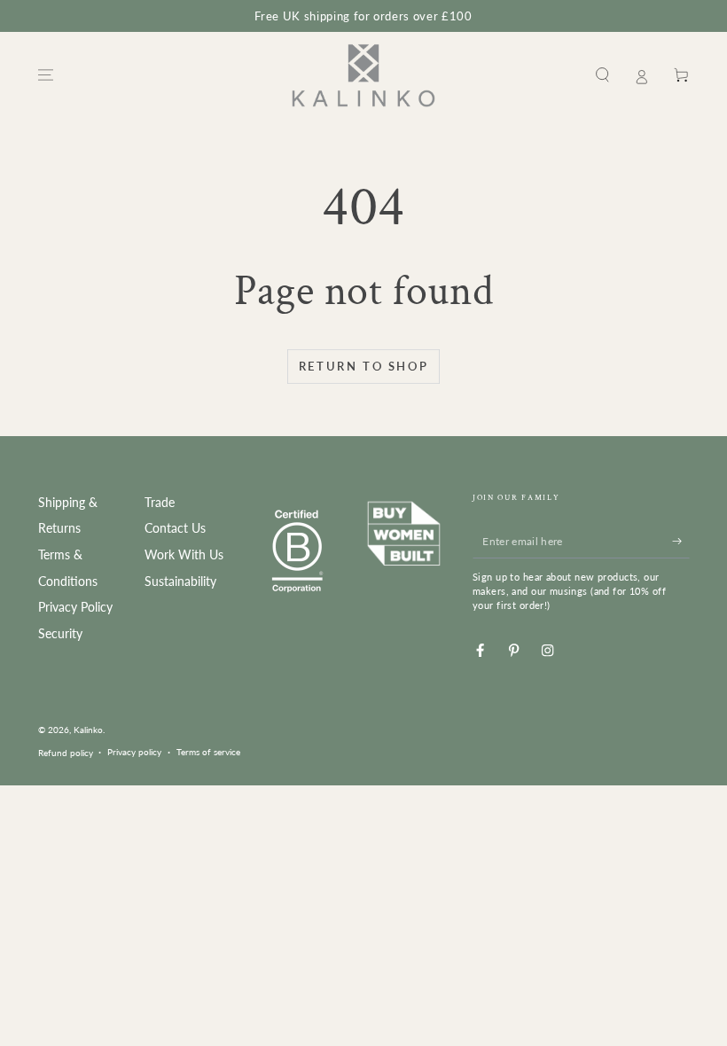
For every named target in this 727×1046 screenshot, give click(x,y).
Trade (160, 503)
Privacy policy (134, 751)
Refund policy (65, 752)
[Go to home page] (363, 75)
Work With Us (184, 555)
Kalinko (88, 729)
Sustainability (180, 581)
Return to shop (363, 366)
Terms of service (208, 751)
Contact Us (175, 528)
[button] (602, 75)
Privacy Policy (75, 607)
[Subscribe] (681, 541)
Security (60, 634)
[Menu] (46, 75)
